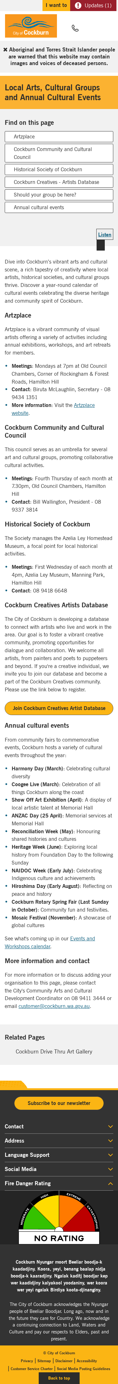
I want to (56, 5)
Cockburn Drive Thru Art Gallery (54, 1051)
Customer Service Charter (32, 1368)
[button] (90, 29)
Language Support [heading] (27, 1154)
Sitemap (44, 1360)
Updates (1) (98, 5)
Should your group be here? (45, 194)
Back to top (64, 1378)
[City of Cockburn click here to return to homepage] (31, 27)
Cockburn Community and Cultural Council (53, 153)
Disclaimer (63, 1360)
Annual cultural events (39, 207)
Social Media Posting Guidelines (83, 1368)
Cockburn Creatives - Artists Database (56, 182)
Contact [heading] (14, 1126)
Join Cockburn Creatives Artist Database (59, 708)
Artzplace (24, 136)
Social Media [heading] (21, 1169)
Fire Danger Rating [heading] (28, 1183)
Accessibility (87, 1360)
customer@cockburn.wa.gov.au (54, 1006)
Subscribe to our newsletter (59, 1103)
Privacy (27, 1360)
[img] (59, 1217)
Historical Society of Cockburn (48, 169)
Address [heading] (14, 1140)
